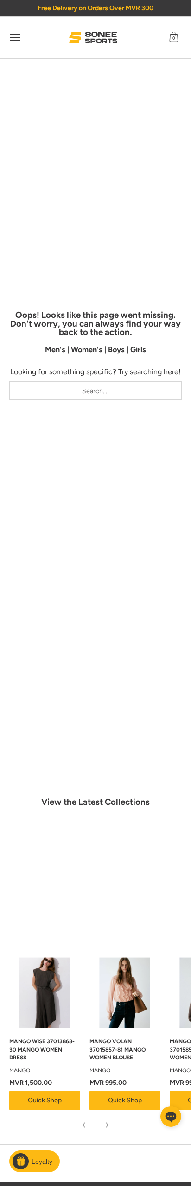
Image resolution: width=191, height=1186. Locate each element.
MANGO (19, 1070)
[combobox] (95, 390)
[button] (174, 37)
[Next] (106, 1125)
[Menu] (14, 37)
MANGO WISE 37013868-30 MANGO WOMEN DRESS (42, 1049)
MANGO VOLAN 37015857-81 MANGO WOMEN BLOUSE (117, 1049)
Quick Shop (45, 1100)
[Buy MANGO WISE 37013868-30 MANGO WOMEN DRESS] (44, 993)
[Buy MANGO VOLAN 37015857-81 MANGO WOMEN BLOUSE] (124, 993)
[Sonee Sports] (93, 37)
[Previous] (84, 1125)
